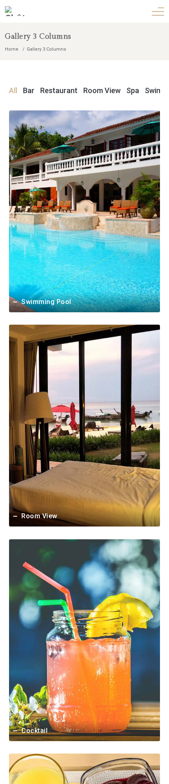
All (14, 90)
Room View (102, 90)
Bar (29, 90)
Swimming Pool (46, 302)
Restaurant (59, 90)
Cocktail (34, 731)
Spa (133, 90)
